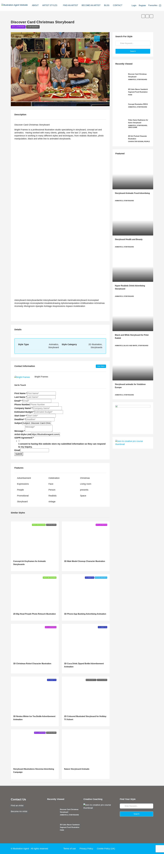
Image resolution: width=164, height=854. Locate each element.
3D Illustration (101, 524)
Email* (18, 401)
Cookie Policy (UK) (106, 848)
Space (83, 495)
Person (52, 490)
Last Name (20, 397)
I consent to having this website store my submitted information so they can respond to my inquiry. (62, 445)
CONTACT (117, 5)
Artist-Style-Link (22, 434)
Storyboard (22, 501)
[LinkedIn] (146, 848)
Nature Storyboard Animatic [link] (76, 769)
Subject (18, 423)
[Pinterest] (151, 848)
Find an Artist (17, 805)
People (20, 490)
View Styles (101, 366)
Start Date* (20, 415)
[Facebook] (132, 848)
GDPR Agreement (24, 438)
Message (19, 431)
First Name (20, 393)
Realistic (53, 495)
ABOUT (35, 5)
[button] (143, 16)
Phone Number (22, 404)
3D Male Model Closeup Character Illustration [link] (84, 561)
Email (17, 450)
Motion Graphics (101, 577)
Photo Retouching (38, 524)
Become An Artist (19, 811)
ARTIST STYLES (49, 5)
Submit (18, 454)
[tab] (97, 39)
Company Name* (23, 408)
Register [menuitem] (142, 5)
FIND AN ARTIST (70, 5)
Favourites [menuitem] (154, 5)
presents (84, 490)
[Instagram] (141, 848)
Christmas (85, 478)
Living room (85, 484)
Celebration (54, 478)
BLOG (106, 5)
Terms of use (69, 848)
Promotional (23, 495)
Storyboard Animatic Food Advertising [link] (132, 193)
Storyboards (32, 27)
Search (133, 51)
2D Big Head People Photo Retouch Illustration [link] (34, 614)
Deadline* (20, 419)
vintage (52, 501)
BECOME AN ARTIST (91, 5)
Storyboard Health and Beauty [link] (129, 239)
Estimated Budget (24, 412)
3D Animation (89, 577)
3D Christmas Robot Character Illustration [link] (32, 664)
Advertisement (24, 478)
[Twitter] (137, 848)
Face (51, 484)
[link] (132, 174)
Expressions (23, 484)
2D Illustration (18, 27)
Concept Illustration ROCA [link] (138, 104)
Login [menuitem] (134, 5)
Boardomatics (91, 680)
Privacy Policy (86, 848)
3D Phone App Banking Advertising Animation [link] (85, 614)
